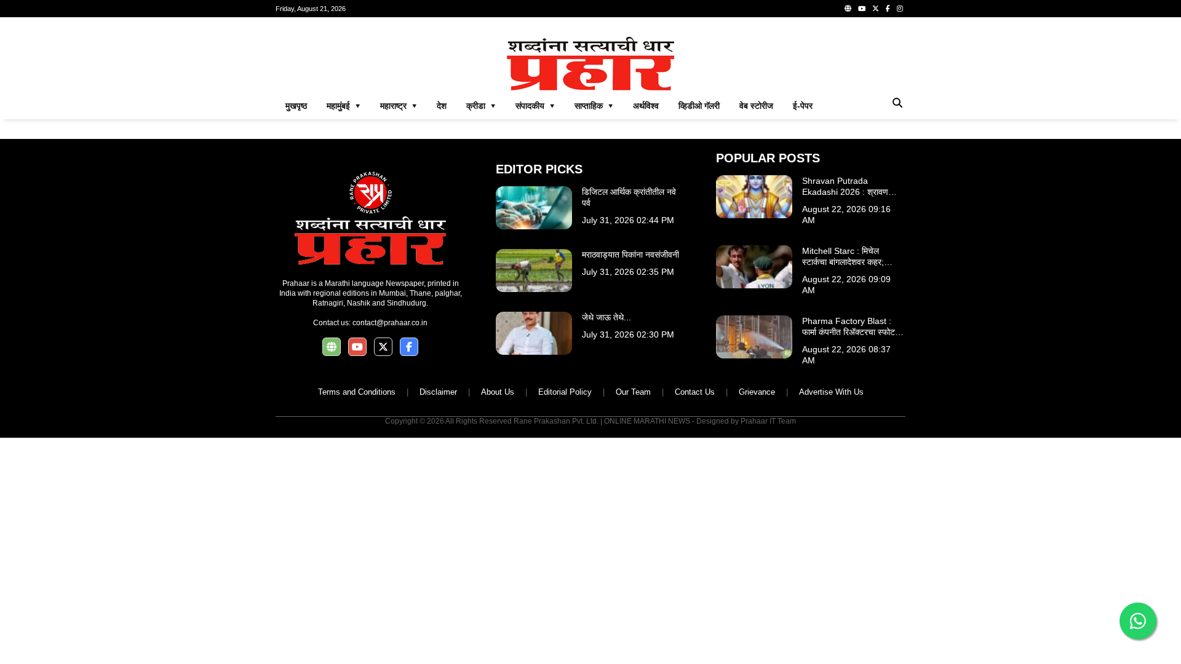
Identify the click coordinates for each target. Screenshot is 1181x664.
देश (442, 106)
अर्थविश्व (646, 106)
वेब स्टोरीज (756, 106)
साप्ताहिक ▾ (594, 106)
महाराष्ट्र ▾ (398, 106)
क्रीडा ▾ (481, 106)
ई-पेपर (803, 106)
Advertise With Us (831, 392)
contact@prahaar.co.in (389, 322)
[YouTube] (861, 8)
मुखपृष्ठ (296, 106)
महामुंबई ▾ (343, 106)
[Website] (848, 8)
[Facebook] (888, 8)
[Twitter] (875, 8)
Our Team (633, 392)
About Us (497, 392)
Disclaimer (438, 392)
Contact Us (695, 392)
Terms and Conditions (357, 392)
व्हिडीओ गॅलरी (699, 106)
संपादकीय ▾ (535, 106)
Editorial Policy (565, 392)
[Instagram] (900, 8)
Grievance (757, 392)
